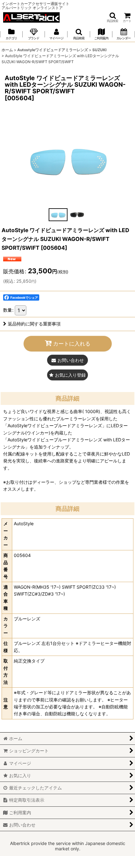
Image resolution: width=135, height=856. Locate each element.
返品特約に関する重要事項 (34, 323)
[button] (112, 17)
